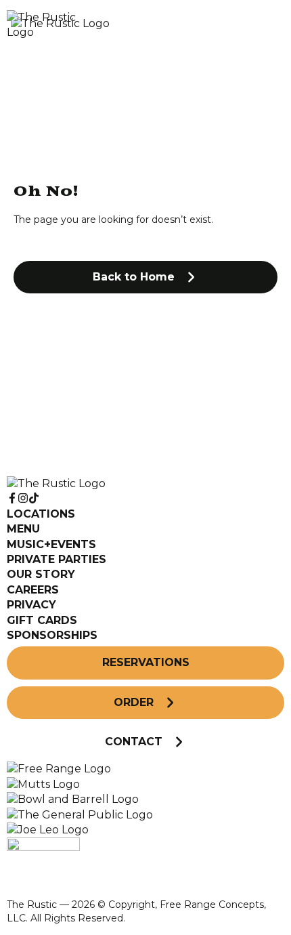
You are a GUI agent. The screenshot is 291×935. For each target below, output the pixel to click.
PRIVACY (31, 604)
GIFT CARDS (42, 620)
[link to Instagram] (23, 498)
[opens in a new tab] (59, 768)
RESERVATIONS (145, 662)
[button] (145, 277)
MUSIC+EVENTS (51, 544)
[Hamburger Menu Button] (260, 25)
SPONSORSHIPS (52, 635)
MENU (23, 528)
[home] (112, 25)
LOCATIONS (41, 513)
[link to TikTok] (33, 498)
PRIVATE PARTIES (56, 559)
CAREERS (33, 589)
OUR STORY (41, 574)
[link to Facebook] (12, 498)
